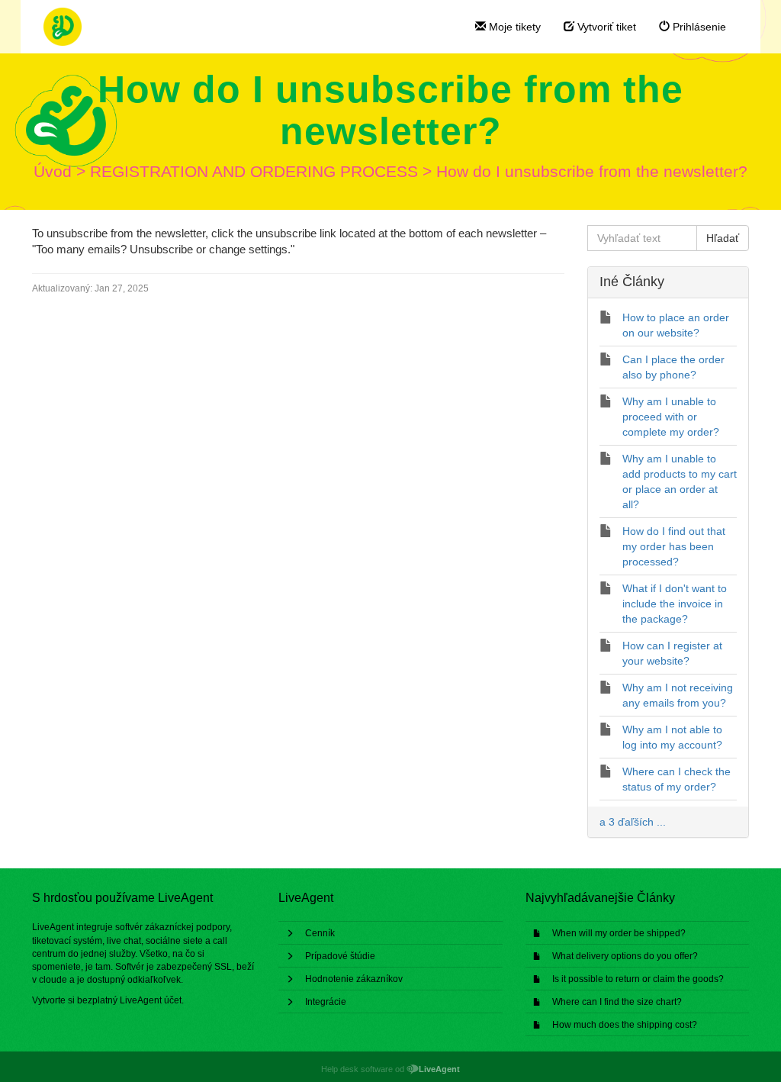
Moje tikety (513, 27)
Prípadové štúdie (340, 956)
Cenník (320, 933)
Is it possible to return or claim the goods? (638, 979)
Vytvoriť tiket (605, 27)
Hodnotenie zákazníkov (354, 979)
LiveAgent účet (151, 1000)
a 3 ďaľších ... (632, 822)
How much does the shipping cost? (624, 1024)
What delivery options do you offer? (625, 956)
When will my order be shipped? (619, 933)
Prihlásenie (698, 27)
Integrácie (325, 1002)
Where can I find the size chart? (617, 1002)
